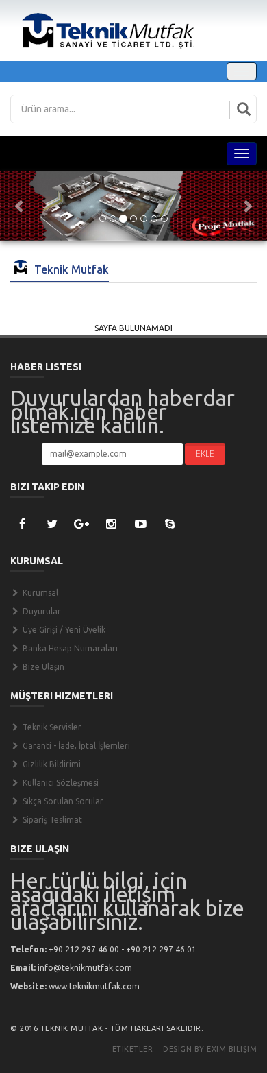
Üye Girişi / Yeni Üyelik (63, 629)
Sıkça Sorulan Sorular (62, 801)
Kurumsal (39, 592)
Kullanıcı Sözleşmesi (60, 782)
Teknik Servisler (51, 727)
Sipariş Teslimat (51, 819)
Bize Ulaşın (42, 666)
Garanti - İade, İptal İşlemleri (75, 745)
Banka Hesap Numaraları (69, 648)
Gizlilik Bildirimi (51, 764)
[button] (20, 206)
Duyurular (41, 611)
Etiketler (132, 1049)
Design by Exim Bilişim (210, 1049)
